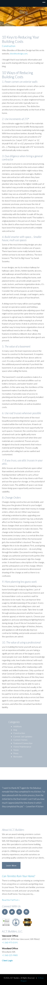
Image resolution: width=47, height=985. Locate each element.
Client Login (7, 960)
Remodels (17, 756)
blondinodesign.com (18, 53)
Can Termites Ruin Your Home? (18, 876)
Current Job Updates (22, 736)
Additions (17, 726)
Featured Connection (22, 743)
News (16, 750)
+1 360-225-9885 (10, 955)
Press (15, 753)
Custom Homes (20, 739)
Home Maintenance (22, 746)
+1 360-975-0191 (10, 942)
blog (15, 730)
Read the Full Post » (10, 900)
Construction (8, 45)
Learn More (11, 865)
